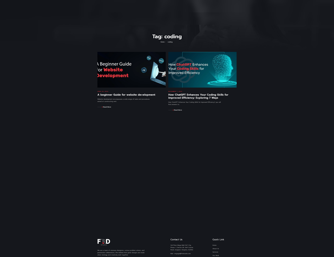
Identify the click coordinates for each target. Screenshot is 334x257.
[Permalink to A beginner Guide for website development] (131, 70)
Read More (107, 107)
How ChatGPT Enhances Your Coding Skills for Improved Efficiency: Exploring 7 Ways (198, 96)
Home (162, 42)
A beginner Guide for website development (126, 94)
